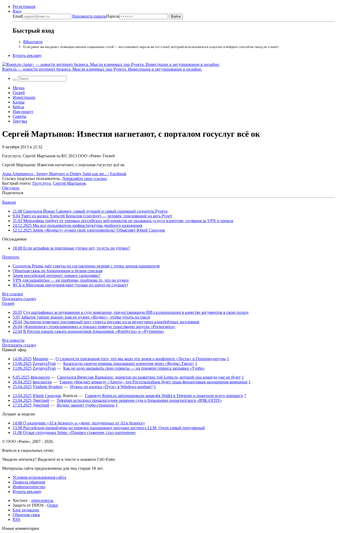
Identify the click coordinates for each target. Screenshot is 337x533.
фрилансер (40, 377)
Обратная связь (26, 514)
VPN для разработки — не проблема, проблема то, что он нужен (71, 280)
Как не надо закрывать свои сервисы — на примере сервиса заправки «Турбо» (134, 368)
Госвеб (19, 92)
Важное (9, 202)
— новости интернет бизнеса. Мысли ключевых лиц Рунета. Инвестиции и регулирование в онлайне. (102, 69)
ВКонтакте (33, 42)
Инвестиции (24, 97)
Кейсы (18, 107)
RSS (16, 519)
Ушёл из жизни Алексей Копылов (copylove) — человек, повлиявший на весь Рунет (92, 216)
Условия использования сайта (39, 477)
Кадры (18, 102)
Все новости (13, 340)
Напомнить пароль (89, 16)
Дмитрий (41, 400)
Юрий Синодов (47, 395)
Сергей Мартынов (69, 183)
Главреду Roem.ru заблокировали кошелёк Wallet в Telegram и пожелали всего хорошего (164, 395)
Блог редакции (26, 510)
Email (17, 16)
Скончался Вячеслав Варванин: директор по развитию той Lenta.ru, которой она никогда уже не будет (149, 377)
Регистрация (24, 6)
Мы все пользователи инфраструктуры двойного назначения (77, 225)
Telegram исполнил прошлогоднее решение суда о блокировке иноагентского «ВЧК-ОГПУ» (139, 400)
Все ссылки (12, 294)
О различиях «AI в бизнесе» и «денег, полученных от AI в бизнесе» (79, 423)
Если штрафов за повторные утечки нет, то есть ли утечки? (71, 248)
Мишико (40, 358)
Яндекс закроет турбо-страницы (86, 405)
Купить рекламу (27, 55)
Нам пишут (23, 111)
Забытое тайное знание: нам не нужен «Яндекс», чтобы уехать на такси (85, 317)
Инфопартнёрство (29, 487)
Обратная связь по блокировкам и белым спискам (57, 270)
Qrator (52, 505)
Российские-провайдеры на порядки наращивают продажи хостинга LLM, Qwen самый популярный (109, 428)
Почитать (10, 257)
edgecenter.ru (42, 500)
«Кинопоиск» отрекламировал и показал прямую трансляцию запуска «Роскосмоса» (99, 326)
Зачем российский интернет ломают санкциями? (56, 275)
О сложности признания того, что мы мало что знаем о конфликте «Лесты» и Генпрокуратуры (141, 358)
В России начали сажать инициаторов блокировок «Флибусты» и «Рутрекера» (93, 331)
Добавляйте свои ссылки (84, 178)
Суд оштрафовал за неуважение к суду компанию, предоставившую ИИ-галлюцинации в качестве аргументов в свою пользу (136, 312)
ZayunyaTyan (44, 363)
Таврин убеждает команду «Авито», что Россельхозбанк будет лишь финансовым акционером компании (153, 382)
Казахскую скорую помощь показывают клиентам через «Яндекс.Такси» (128, 363)
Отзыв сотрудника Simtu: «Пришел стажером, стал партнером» (74, 432)
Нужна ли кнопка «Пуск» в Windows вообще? (111, 386)
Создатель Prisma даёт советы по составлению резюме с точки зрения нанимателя (86, 266)
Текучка (20, 121)
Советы (19, 116)
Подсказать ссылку (19, 298)
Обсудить (10, 188)
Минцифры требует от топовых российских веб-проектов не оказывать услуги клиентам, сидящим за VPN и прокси (123, 220)
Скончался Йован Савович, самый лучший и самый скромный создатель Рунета (90, 211)
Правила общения (29, 482)
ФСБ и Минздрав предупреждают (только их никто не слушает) (70, 285)
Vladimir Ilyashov (48, 386)
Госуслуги (41, 183)
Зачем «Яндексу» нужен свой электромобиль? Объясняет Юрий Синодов (89, 230)
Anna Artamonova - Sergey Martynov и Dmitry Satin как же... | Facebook (64, 174)
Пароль (95, 16)
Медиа (18, 88)
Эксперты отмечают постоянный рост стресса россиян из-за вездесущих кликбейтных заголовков (111, 322)
